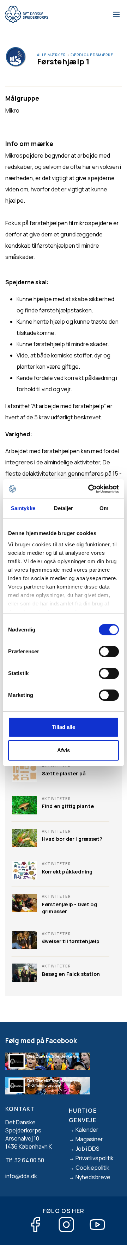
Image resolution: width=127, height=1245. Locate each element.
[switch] (109, 651)
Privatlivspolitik (94, 1158)
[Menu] (115, 14)
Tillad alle (63, 727)
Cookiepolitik (92, 1167)
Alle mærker (51, 54)
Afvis (63, 750)
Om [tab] (103, 508)
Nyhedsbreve (92, 1177)
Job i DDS (87, 1148)
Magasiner (89, 1139)
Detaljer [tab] (63, 508)
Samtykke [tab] (23, 508)
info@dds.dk (21, 1176)
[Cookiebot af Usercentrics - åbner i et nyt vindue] (89, 489)
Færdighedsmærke (92, 54)
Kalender (86, 1129)
